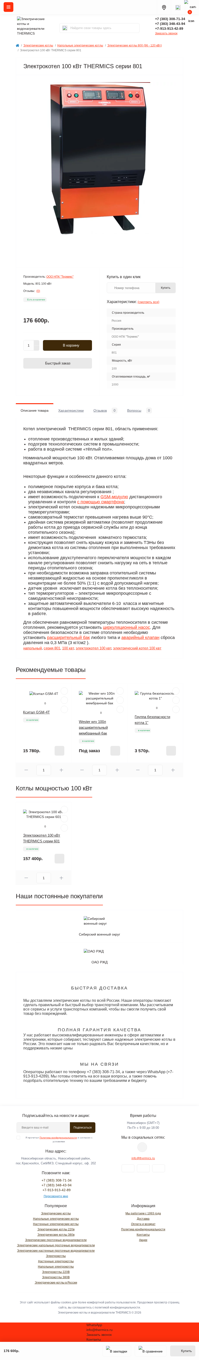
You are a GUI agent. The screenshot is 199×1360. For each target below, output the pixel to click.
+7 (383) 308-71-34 (170, 19)
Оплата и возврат (143, 1224)
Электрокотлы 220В (56, 1272)
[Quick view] (64, 691)
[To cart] (59, 751)
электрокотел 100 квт (93, 648)
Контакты (143, 1234)
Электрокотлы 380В (56, 1277)
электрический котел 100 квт (137, 648)
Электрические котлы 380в (56, 1234)
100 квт (68, 648)
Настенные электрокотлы (56, 1261)
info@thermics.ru (143, 1158)
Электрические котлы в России (56, 1282)
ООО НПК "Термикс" (60, 276)
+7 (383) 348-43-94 (170, 24)
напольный (32, 648)
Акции (143, 1240)
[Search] (64, 28)
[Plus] (36, 342)
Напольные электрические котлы (80, 45)
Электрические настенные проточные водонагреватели (56, 1250)
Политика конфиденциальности (58, 1137)
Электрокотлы (56, 1256)
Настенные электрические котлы (56, 1224)
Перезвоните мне (56, 1196)
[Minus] (36, 348)
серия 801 (52, 648)
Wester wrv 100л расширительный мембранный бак (93, 727)
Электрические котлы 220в (56, 1229)
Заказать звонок (166, 33)
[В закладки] (116, 1350)
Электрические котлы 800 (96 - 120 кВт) (134, 45)
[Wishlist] (64, 700)
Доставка (143, 1218)
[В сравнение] (150, 1350)
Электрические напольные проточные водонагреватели (56, 1245)
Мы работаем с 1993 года (143, 1213)
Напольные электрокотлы (56, 1266)
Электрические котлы (38, 45)
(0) (38, 291)
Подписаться (83, 1127)
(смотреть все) (148, 302)
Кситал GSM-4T (36, 712)
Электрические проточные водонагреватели (56, 1240)
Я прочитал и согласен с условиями (58, 1139)
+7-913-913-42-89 (169, 28)
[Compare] (64, 709)
